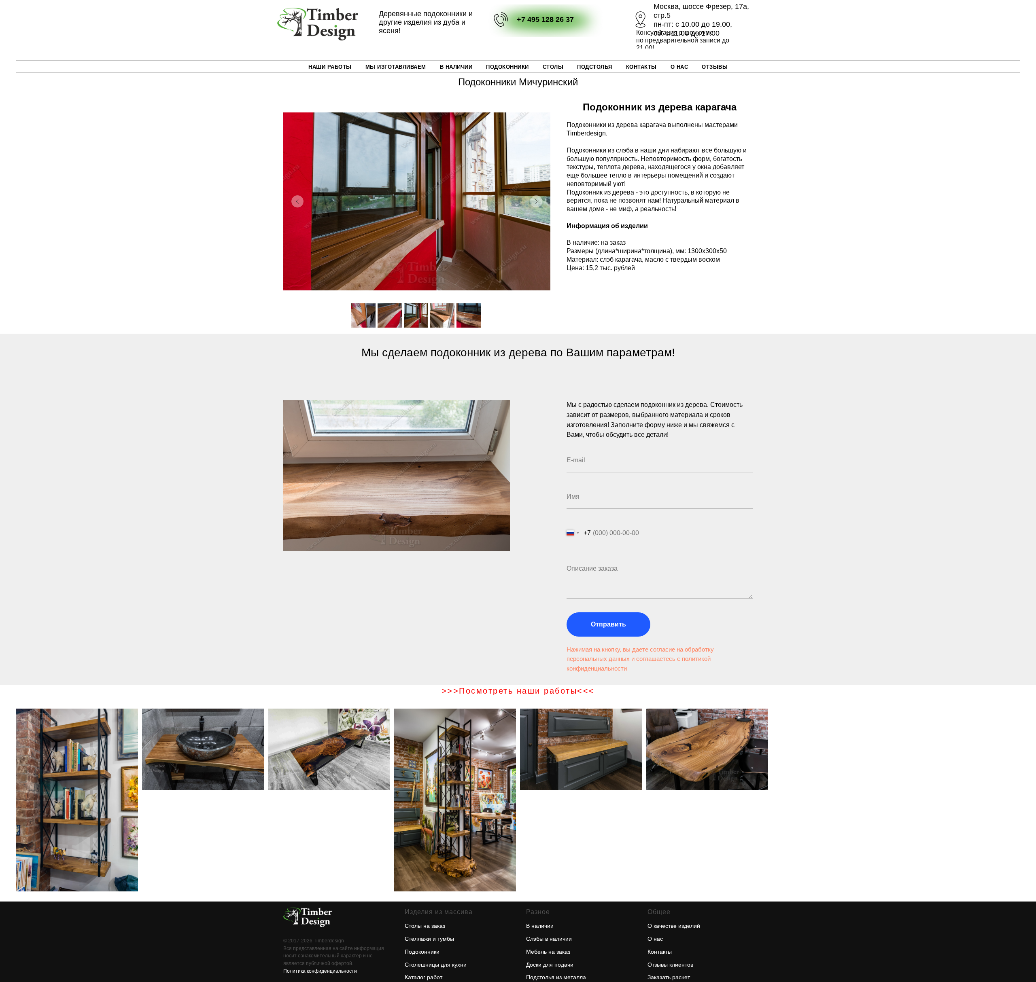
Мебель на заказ (548, 951)
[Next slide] (536, 201)
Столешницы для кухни (436, 964)
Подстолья (594, 67)
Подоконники (507, 67)
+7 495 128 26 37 (545, 19)
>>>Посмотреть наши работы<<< (518, 690)
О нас (655, 938)
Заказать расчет (669, 977)
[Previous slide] (297, 201)
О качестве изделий (674, 926)
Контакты (641, 67)
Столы (553, 67)
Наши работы (330, 67)
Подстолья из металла (556, 977)
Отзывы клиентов (670, 964)
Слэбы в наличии (549, 938)
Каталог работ (423, 977)
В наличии (456, 67)
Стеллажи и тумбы (429, 938)
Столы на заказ (425, 926)
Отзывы (715, 67)
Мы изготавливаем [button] (395, 67)
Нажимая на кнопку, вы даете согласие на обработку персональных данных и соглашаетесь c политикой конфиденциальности (640, 659)
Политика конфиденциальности (320, 971)
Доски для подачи (549, 964)
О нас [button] (679, 67)
